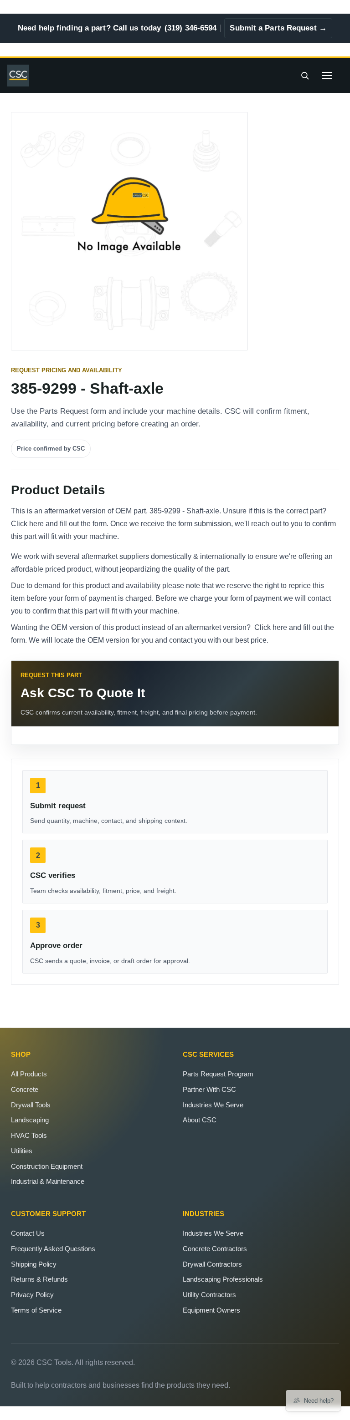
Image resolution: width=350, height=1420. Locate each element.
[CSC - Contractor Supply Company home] (21, 75)
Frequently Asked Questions (53, 1249)
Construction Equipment (46, 1166)
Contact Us (28, 1233)
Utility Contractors (209, 1294)
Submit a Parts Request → (278, 28)
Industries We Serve (213, 1105)
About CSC (199, 1120)
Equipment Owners (211, 1310)
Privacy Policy (32, 1294)
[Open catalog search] (305, 76)
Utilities (21, 1151)
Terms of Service (36, 1310)
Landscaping (30, 1120)
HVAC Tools (29, 1135)
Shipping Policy (34, 1264)
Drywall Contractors (212, 1264)
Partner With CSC (209, 1089)
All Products (29, 1074)
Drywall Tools (31, 1105)
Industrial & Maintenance (47, 1181)
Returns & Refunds (39, 1279)
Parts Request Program (218, 1074)
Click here (27, 523)
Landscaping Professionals (223, 1279)
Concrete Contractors (215, 1249)
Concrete (24, 1089)
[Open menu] (327, 76)
